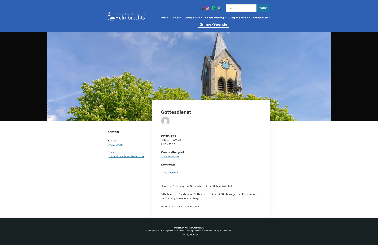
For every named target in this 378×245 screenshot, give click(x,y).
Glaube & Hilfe (192, 17)
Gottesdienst (172, 172)
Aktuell (176, 17)
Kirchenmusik (260, 17)
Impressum (179, 228)
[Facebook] (202, 8)
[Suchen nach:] (241, 8)
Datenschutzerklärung (194, 228)
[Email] (219, 8)
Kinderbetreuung (214, 17)
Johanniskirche (170, 156)
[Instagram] (208, 8)
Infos (164, 17)
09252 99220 (115, 144)
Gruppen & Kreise (238, 17)
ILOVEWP (194, 235)
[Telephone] (213, 8)
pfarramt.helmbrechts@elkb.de (126, 156)
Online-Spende (213, 24)
